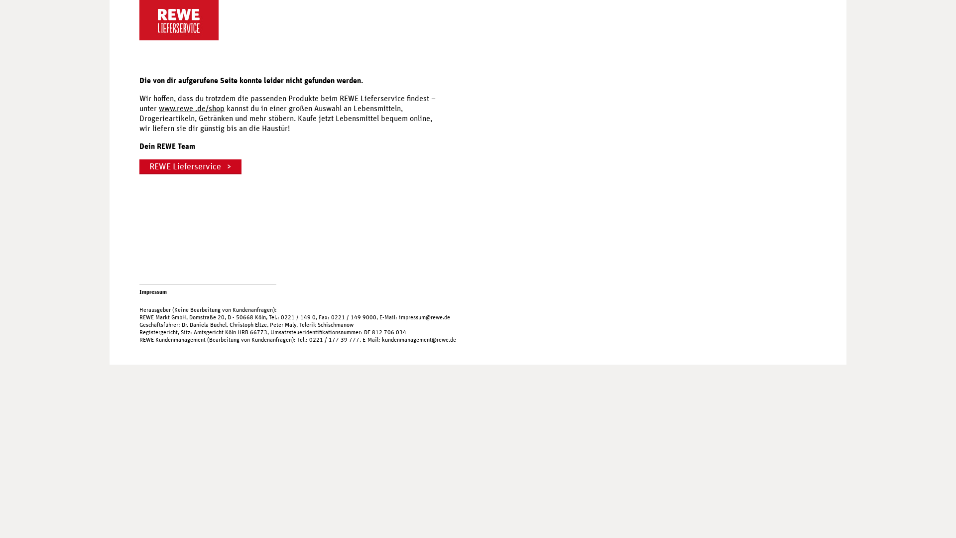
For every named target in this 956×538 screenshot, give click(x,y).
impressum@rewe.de (424, 317)
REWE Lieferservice (185, 166)
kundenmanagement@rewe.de (419, 340)
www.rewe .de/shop (192, 109)
